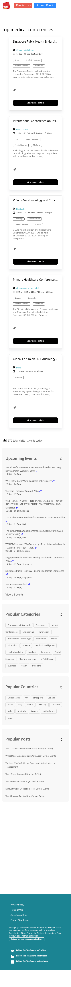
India (10, 711)
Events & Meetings (33, 60)
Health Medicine (15, 652)
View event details (35, 103)
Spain (10, 704)
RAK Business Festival (16, 584)
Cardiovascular (34, 219)
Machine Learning (27, 659)
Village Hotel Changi (25, 50)
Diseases (18, 298)
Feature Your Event (20, 920)
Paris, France (22, 130)
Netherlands (48, 711)
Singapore (38, 698)
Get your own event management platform (26, 939)
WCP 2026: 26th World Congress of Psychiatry (28, 481)
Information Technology (19, 639)
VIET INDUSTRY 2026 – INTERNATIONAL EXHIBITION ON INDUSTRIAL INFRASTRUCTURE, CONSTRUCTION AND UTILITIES (34, 504)
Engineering (28, 632)
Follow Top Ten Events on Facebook (32, 961)
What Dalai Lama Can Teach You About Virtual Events (30, 756)
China (30, 704)
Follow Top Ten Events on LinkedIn (31, 956)
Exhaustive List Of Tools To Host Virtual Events (27, 789)
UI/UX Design (47, 659)
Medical (38, 224)
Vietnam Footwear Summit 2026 (22, 491)
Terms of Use (17, 910)
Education (12, 645)
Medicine (36, 145)
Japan (10, 718)
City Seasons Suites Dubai (27, 288)
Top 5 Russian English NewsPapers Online (25, 796)
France (34, 711)
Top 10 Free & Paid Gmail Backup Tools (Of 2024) (29, 748)
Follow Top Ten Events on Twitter (31, 950)
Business (12, 666)
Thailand (56, 704)
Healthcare (39, 66)
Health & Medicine (21, 66)
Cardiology (19, 219)
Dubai (18, 368)
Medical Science (21, 145)
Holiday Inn (21, 209)
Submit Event (44, 5)
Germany (42, 704)
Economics (41, 639)
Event (17, 60)
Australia (21, 711)
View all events (14, 594)
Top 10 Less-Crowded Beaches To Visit (23, 774)
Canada (51, 698)
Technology (41, 625)
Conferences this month (19, 625)
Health (24, 666)
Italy (20, 704)
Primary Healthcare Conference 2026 (37, 280)
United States (14, 698)
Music (54, 639)
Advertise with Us (19, 915)
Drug (16, 139)
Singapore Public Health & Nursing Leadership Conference (34, 571)
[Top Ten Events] (6, 5)
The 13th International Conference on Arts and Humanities (35, 517)
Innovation (44, 632)
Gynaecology (32, 298)
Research (45, 652)
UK (26, 698)
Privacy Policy (17, 905)
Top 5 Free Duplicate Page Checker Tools (24, 781)
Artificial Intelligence (44, 645)
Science (26, 645)
